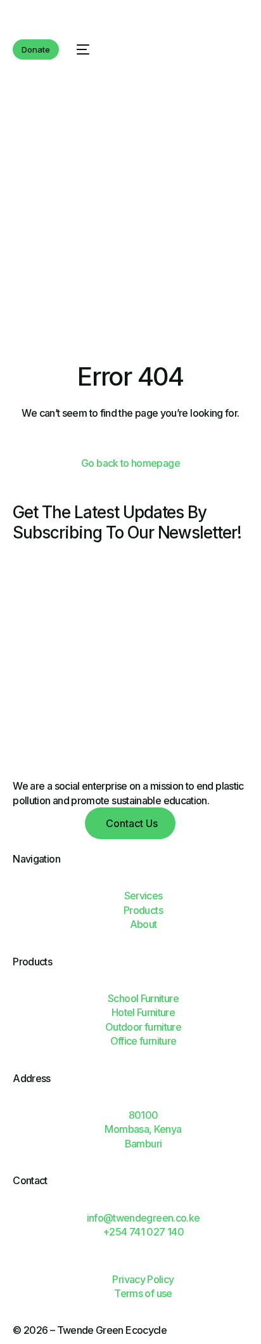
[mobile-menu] (80, 49)
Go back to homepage (130, 463)
